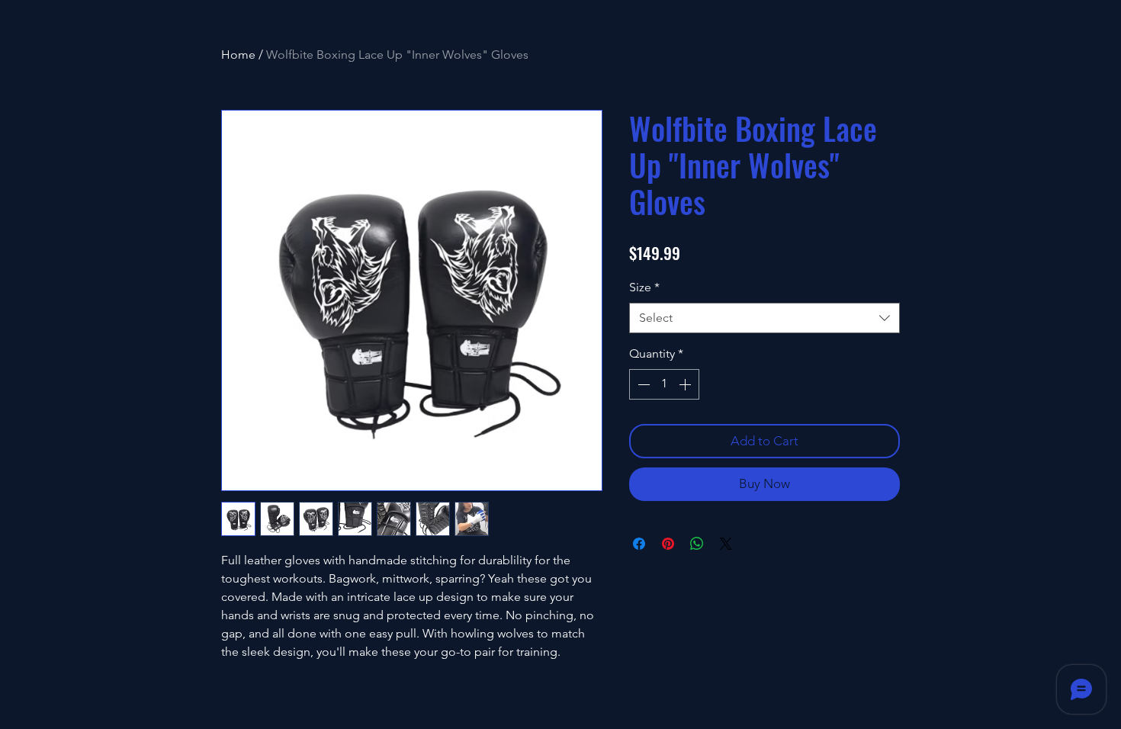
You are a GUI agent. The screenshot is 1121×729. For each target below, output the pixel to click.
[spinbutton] (664, 384)
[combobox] (764, 318)
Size (644, 287)
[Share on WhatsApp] (697, 544)
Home (238, 54)
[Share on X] (726, 544)
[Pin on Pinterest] (668, 544)
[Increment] (686, 384)
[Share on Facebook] (639, 544)
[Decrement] (642, 384)
